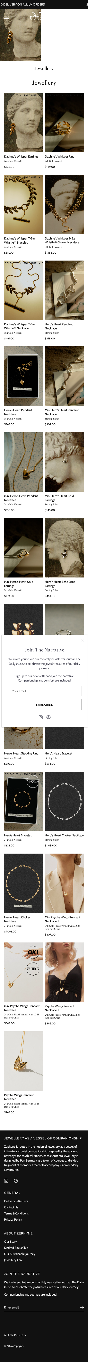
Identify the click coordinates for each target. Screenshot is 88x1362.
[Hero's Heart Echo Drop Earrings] (65, 547)
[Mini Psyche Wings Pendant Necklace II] (65, 883)
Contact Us (11, 1207)
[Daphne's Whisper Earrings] (23, 122)
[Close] (82, 640)
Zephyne (18, 1345)
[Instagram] (41, 717)
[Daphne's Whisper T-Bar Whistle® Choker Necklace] (65, 204)
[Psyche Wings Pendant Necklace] (23, 1061)
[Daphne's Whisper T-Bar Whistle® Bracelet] (23, 204)
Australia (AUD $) (13, 1334)
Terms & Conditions (16, 1213)
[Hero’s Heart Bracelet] (23, 801)
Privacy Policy (13, 1219)
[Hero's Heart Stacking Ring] (65, 633)
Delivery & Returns (16, 1201)
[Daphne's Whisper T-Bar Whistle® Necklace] (23, 290)
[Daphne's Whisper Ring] (65, 122)
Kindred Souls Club (16, 1248)
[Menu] (6, 16)
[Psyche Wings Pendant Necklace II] (65, 972)
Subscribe (44, 704)
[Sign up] (82, 1307)
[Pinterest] (48, 717)
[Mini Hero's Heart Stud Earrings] (65, 462)
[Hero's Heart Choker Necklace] (65, 801)
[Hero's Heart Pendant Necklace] (65, 290)
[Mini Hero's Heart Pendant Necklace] (65, 376)
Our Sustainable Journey (19, 1254)
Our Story (10, 1241)
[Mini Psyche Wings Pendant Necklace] (23, 972)
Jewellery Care (13, 1260)
